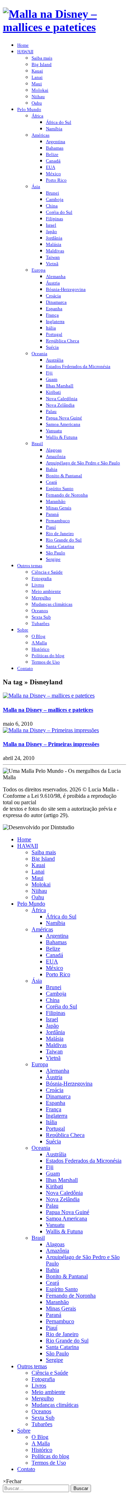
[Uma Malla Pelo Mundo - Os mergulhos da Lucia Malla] (64, 27)
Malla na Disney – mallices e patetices (48, 710)
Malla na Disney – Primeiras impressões (51, 744)
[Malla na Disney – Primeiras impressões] (51, 730)
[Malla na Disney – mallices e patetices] (49, 696)
